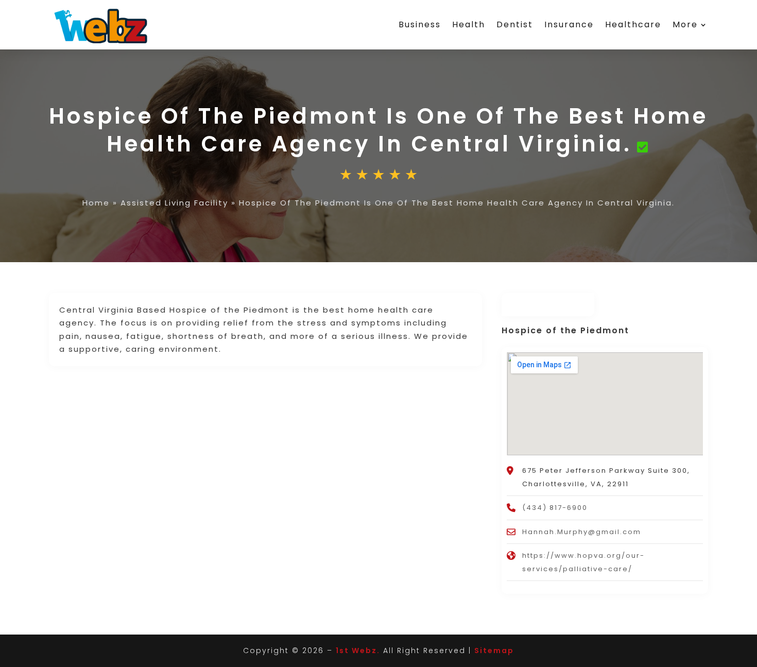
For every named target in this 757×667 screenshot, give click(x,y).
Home (96, 202)
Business (420, 24)
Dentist (514, 24)
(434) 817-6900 (555, 507)
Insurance (569, 24)
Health (468, 24)
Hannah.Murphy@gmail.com (581, 532)
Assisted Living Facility (174, 202)
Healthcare (633, 24)
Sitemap (494, 650)
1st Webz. (358, 650)
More (685, 24)
